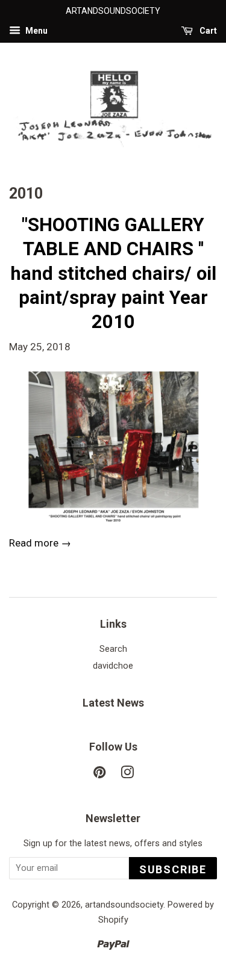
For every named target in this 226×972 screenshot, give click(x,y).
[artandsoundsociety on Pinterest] (99, 775)
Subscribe (173, 869)
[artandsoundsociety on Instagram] (127, 775)
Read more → (40, 543)
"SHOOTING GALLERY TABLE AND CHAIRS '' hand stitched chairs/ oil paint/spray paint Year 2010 (113, 273)
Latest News (113, 702)
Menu (36, 31)
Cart (207, 31)
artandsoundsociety (124, 905)
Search (113, 649)
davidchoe (113, 666)
